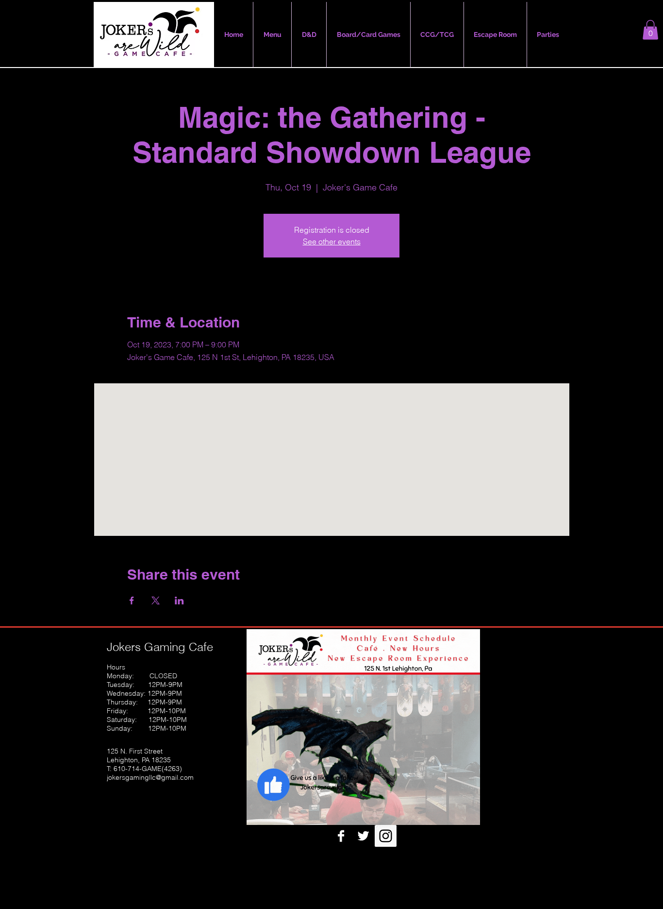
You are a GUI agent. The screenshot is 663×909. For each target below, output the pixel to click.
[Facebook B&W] (341, 836)
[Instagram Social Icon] (386, 836)
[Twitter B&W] (363, 836)
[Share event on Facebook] (131, 600)
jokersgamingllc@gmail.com (150, 777)
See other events (332, 241)
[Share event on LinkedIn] (179, 600)
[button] (650, 30)
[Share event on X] (155, 600)
